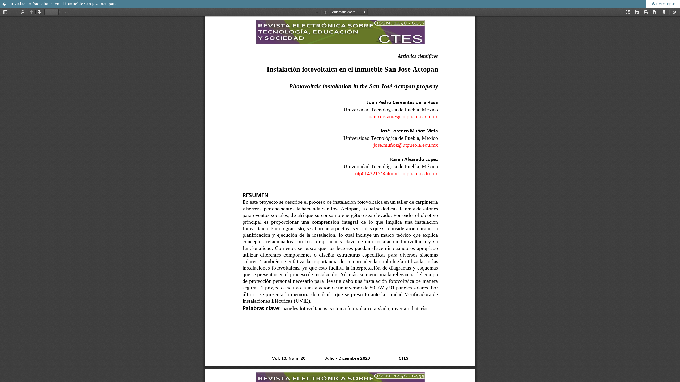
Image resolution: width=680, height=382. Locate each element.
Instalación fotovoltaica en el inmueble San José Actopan (63, 3)
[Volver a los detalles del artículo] (4, 4)
